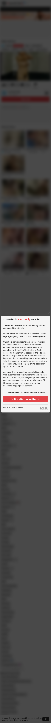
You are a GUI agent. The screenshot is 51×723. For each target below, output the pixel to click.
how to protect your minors (13, 407)
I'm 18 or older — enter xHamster (25, 399)
